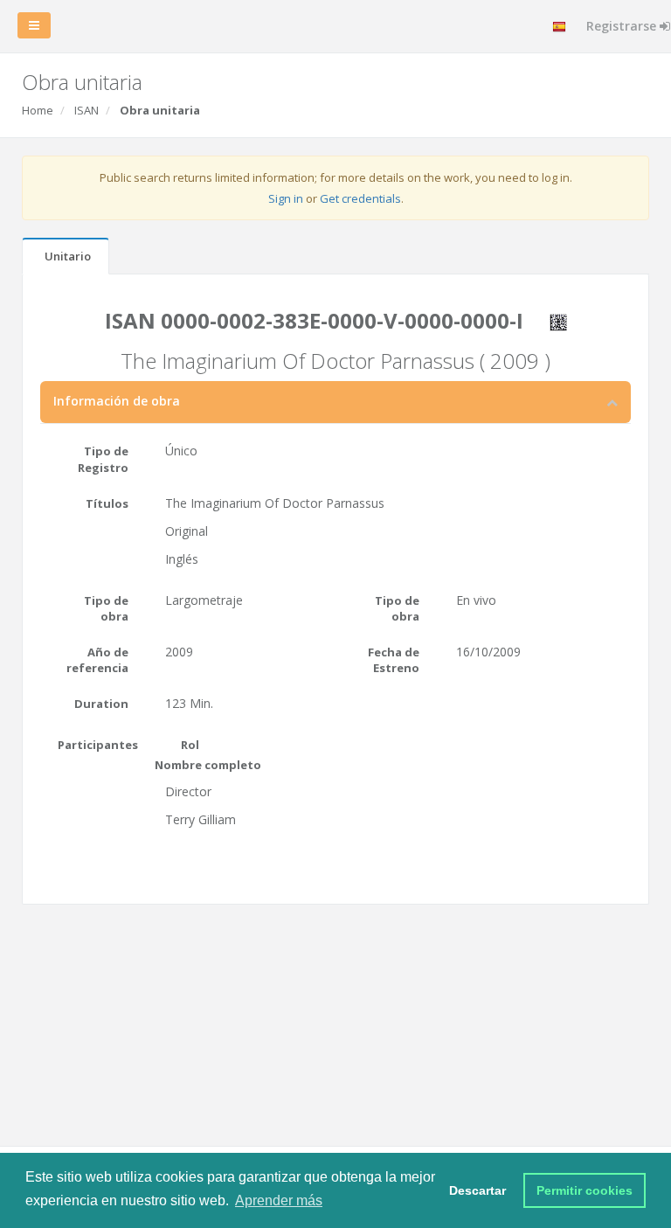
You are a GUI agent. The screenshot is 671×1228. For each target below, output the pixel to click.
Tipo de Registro (103, 459)
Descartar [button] (477, 1190)
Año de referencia (97, 660)
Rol (190, 745)
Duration (101, 703)
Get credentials (360, 198)
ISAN (86, 110)
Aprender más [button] (278, 1200)
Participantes (98, 745)
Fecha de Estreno (393, 660)
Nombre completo (208, 765)
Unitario (68, 256)
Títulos (107, 503)
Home (37, 110)
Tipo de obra (106, 609)
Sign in (285, 198)
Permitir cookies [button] (584, 1190)
